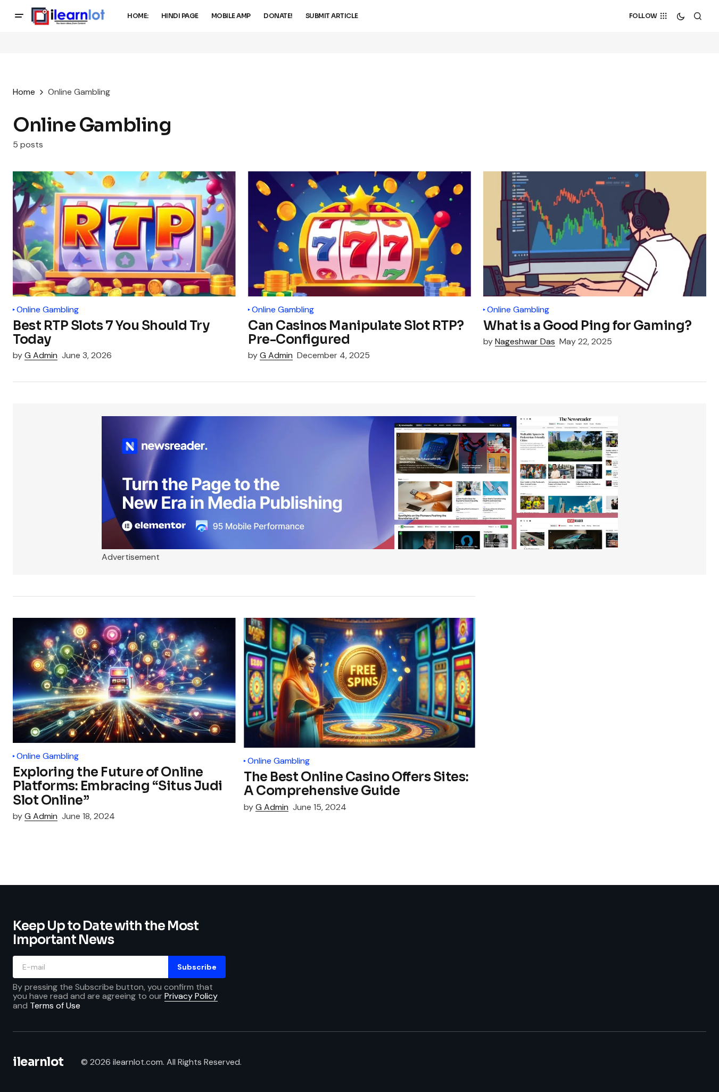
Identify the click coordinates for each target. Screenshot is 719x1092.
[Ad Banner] (360, 482)
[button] (19, 16)
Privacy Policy (191, 996)
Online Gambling (47, 310)
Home (24, 91)
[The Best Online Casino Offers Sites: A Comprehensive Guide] (359, 683)
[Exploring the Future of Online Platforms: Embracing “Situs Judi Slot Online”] (124, 680)
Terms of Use (55, 1005)
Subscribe (197, 967)
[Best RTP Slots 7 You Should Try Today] (124, 233)
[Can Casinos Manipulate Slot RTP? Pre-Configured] (359, 233)
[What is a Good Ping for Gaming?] (594, 233)
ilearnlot (38, 1062)
